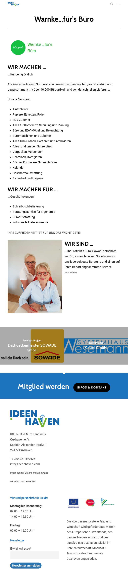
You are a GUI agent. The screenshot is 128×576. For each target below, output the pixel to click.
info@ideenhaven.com (25, 464)
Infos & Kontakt (92, 387)
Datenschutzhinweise (36, 472)
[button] (118, 4)
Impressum (16, 472)
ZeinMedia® (29, 481)
